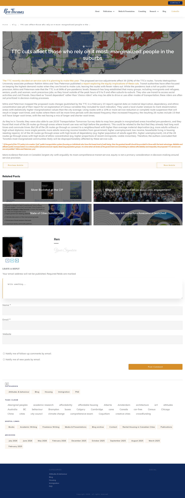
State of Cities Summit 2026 (47, 214)
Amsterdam (124, 404)
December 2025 (79, 441)
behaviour (37, 409)
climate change (56, 413)
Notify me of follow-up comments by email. (28, 353)
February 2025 (15, 446)
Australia (12, 409)
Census (151, 409)
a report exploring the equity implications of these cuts (110, 83)
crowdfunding (143, 413)
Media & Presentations (75, 427)
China (11, 413)
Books (11, 427)
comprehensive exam (81, 413)
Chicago (165, 409)
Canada (124, 409)
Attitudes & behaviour (19, 392)
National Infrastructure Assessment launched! (138, 214)
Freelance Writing (51, 427)
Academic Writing (28, 427)
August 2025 (137, 441)
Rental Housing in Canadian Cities (139, 427)
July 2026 (13, 441)
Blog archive (98, 427)
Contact (113, 427)
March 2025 (154, 441)
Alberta (108, 404)
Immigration (64, 392)
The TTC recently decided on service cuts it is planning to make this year (41, 80)
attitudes (168, 404)
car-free (138, 409)
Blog (37, 392)
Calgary (81, 409)
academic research (43, 404)
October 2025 (98, 441)
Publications (166, 427)
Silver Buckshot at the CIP (47, 191)
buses (68, 409)
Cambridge (97, 409)
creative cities (123, 413)
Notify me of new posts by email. (23, 359)
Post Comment (155, 367)
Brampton (53, 409)
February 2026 (59, 441)
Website (7, 334)
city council (37, 413)
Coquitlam (104, 413)
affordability (65, 404)
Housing (49, 392)
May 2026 (42, 441)
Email (6, 319)
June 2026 (27, 441)
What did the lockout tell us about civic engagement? (138, 191)
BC (24, 409)
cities (22, 413)
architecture (142, 404)
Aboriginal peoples (18, 404)
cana (111, 409)
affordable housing (88, 404)
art (156, 404)
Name (7, 305)
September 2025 (118, 441)
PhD (77, 392)
